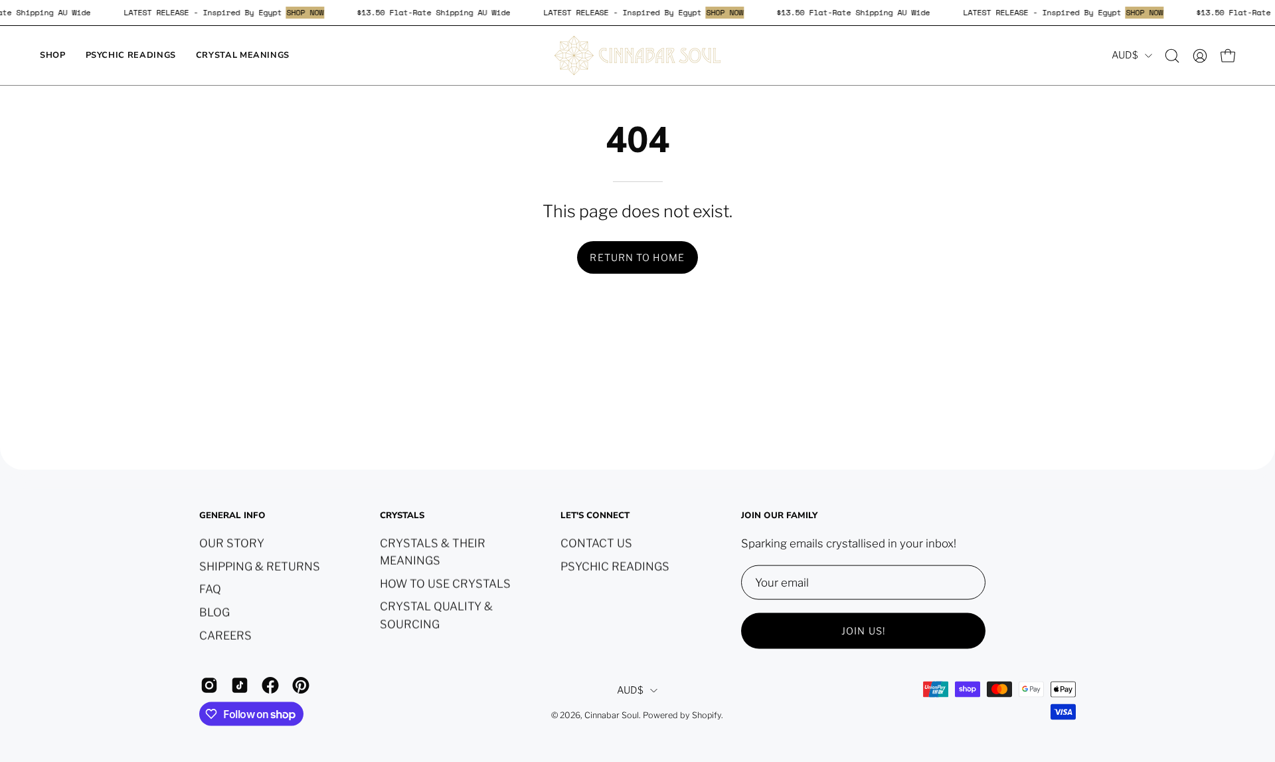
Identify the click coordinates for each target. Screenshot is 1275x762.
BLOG (214, 612)
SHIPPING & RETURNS (259, 566)
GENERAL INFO (232, 516)
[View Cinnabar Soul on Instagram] (209, 685)
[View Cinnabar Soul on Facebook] (270, 685)
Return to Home (637, 258)
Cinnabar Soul (611, 715)
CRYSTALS (402, 516)
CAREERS (225, 635)
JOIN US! (863, 630)
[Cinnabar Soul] (637, 55)
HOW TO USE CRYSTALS (445, 583)
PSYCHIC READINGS (614, 566)
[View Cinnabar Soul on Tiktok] (240, 685)
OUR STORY (231, 542)
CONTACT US (596, 542)
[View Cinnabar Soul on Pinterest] (301, 685)
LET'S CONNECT (595, 516)
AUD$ (1125, 55)
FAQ (210, 588)
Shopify (706, 715)
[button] (1172, 56)
